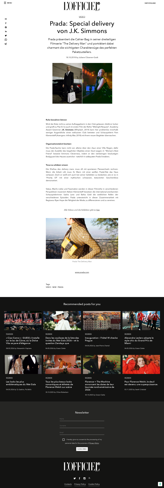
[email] (6, 19)
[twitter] (6, 36)
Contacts (68, 484)
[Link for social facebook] (79, 479)
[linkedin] (6, 32)
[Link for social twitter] (75, 479)
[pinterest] (6, 27)
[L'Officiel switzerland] (82, 6)
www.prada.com (82, 272)
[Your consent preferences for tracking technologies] (160, 484)
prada (60, 287)
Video (82, 17)
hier (98, 210)
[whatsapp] (6, 40)
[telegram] (6, 44)
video (48, 287)
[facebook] (6, 23)
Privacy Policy (94, 443)
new (54, 287)
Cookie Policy (94, 484)
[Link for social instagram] (84, 479)
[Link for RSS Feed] (89, 478)
